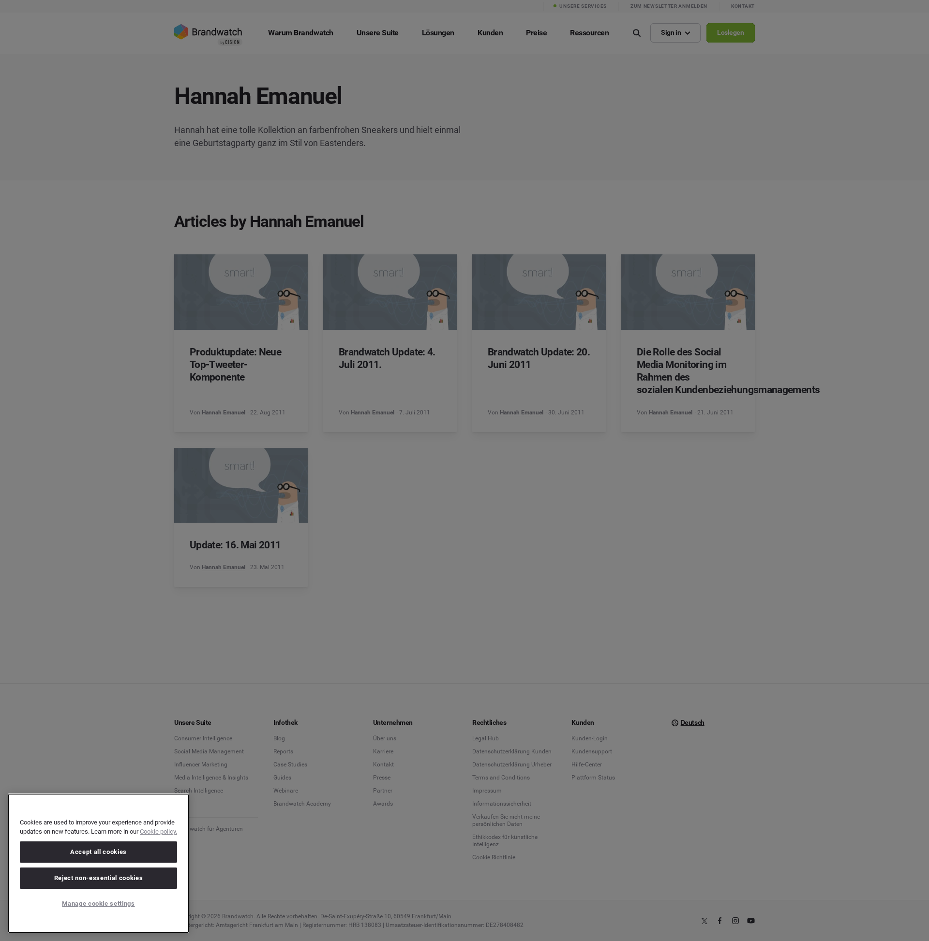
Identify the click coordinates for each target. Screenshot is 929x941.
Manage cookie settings (98, 903)
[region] (98, 863)
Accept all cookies (98, 851)
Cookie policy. (158, 831)
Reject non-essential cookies (98, 878)
